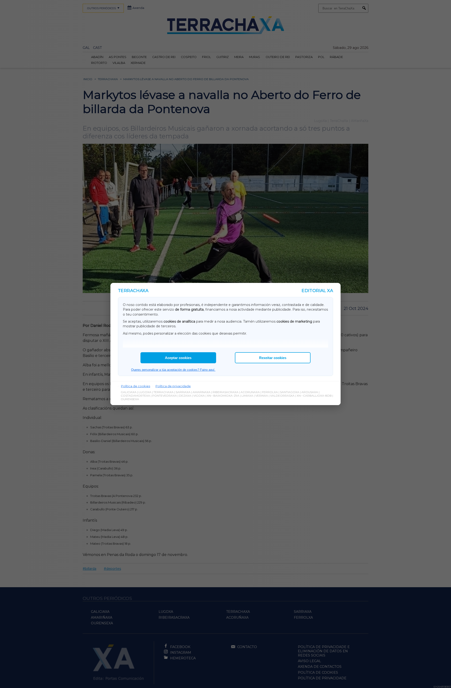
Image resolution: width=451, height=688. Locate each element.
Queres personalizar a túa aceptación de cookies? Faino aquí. (173, 369)
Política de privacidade (173, 386)
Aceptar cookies (178, 358)
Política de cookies (135, 386)
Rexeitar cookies (272, 358)
